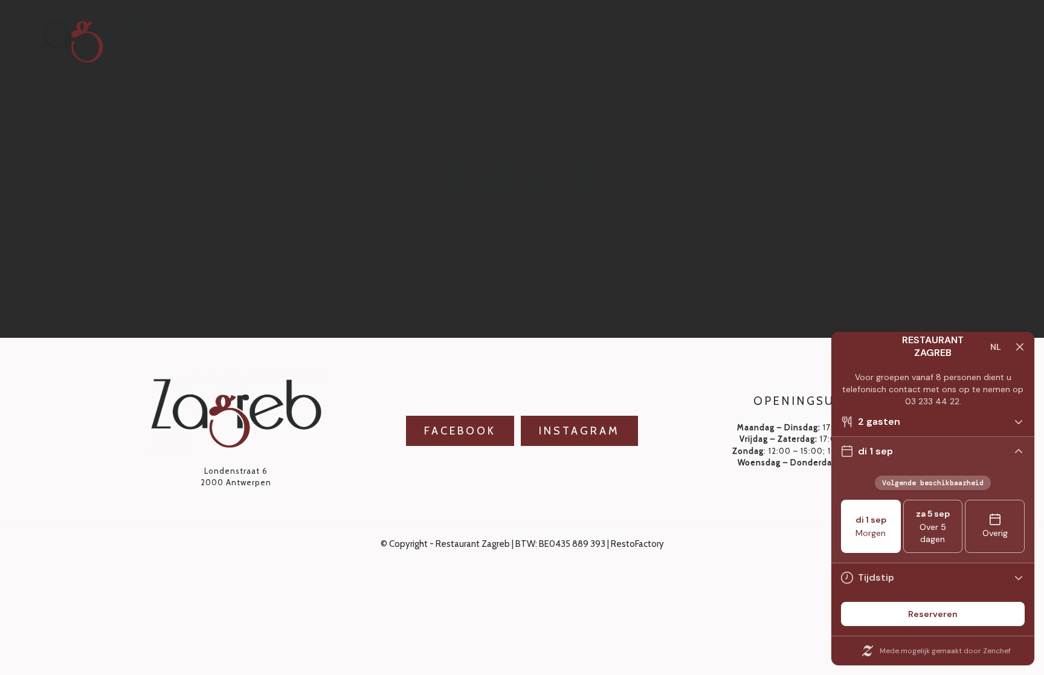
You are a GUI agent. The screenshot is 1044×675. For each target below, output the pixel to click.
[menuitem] (1007, 35)
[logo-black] (92, 35)
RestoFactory (637, 543)
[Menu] (1007, 35)
